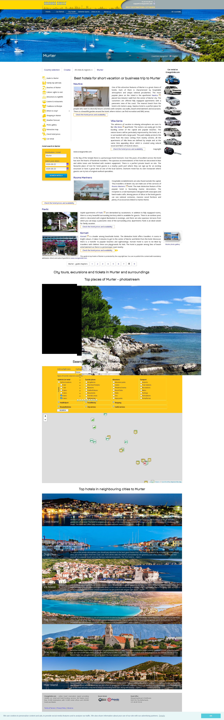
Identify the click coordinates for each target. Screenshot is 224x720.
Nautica (78, 83)
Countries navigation (160, 56)
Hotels (48, 11)
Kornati (84, 232)
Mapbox (157, 482)
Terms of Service (49, 708)
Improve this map (176, 482)
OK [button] (211, 716)
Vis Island (50, 587)
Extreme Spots (83, 11)
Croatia (67, 70)
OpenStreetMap (165, 482)
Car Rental (60, 11)
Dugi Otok (50, 554)
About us (70, 708)
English (175, 56)
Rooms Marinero (83, 177)
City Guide (72, 11)
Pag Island (50, 619)
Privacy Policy (61, 708)
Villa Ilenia (116, 120)
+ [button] (45, 416)
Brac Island (51, 652)
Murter (100, 70)
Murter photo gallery (172, 244)
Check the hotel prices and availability (91, 114)
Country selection (52, 70)
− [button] (45, 419)
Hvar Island (51, 685)
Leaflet (151, 482)
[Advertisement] (91, 134)
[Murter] (83, 400)
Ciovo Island (51, 521)
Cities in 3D (95, 11)
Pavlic (45, 209)
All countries (176, 11)
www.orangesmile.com (79, 258)
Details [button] (162, 716)
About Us (107, 11)
